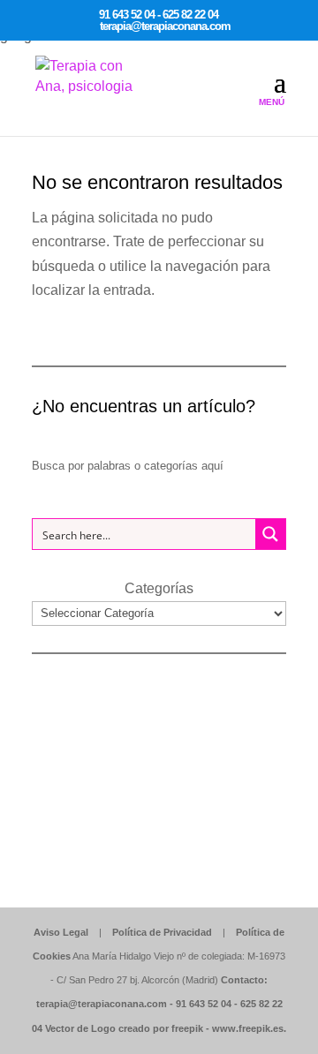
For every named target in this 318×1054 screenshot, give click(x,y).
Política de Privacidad (162, 932)
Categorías (159, 588)
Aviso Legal (61, 932)
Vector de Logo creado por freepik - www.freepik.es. (165, 1028)
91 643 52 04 (203, 1003)
